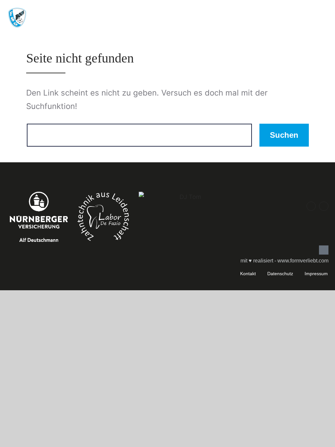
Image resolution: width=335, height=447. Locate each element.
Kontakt (248, 273)
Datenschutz (280, 273)
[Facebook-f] (311, 206)
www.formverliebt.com (302, 260)
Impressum (316, 273)
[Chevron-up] (323, 250)
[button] (270, 16)
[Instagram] (323, 206)
